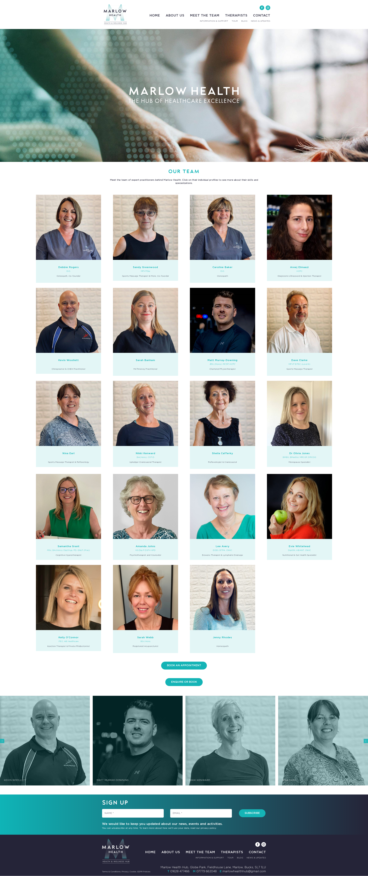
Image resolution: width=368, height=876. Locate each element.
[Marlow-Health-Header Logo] (115, 5)
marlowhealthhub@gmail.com (244, 871)
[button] (2, 741)
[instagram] (268, 7)
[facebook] (262, 7)
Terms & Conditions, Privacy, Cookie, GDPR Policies (126, 872)
